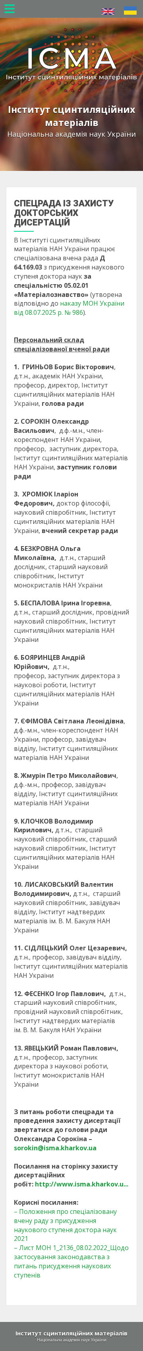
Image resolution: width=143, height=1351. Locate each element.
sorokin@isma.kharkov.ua (55, 1148)
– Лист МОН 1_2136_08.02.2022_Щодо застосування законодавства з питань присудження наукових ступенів (71, 1261)
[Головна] (71, 47)
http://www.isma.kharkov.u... (81, 1184)
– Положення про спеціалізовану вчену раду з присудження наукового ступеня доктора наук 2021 (65, 1225)
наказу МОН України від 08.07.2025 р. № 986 (69, 308)
